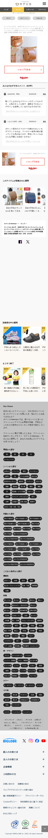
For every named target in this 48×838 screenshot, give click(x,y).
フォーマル (33, 676)
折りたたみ (7, 625)
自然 (40, 670)
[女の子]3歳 (17, 554)
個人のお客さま (10, 751)
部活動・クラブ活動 (18, 491)
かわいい (15, 670)
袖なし (16, 630)
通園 (39, 486)
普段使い (15, 676)
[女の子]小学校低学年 (20, 559)
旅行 (24, 471)
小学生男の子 (35, 700)
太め (25, 615)
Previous (5, 197)
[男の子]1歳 (35, 523)
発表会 (15, 486)
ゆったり (34, 615)
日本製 (32, 630)
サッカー (38, 491)
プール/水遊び (24, 476)
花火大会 (34, 476)
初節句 (32, 501)
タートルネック (17, 655)
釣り (33, 496)
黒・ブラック (19, 685)
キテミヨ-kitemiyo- (10, 223)
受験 (7, 486)
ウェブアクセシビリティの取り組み (18, 789)
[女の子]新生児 (9, 544)
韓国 (40, 630)
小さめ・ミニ (16, 615)
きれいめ (7, 676)
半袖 (32, 625)
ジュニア (7, 695)
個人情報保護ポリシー (12, 795)
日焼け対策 (33, 610)
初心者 (15, 695)
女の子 (7, 700)
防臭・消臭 (25, 585)
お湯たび (38, 720)
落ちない (33, 605)
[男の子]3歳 (17, 528)
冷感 (15, 580)
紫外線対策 (23, 610)
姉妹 (40, 695)
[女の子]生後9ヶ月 (24, 549)
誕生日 (21, 481)
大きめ (7, 615)
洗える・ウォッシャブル (12, 585)
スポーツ (30, 491)
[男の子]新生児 (9, 518)
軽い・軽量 (15, 620)
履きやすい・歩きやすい (20, 605)
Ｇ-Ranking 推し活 (31, 728)
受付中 (8, 18)
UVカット (7, 580)
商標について (34, 807)
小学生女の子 (24, 700)
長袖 (40, 625)
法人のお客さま (10, 759)
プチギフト (23, 695)
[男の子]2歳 (7, 528)
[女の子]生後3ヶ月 (35, 544)
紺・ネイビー (30, 685)
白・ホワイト (8, 685)
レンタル (15, 636)
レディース (30, 9)
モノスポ (38, 723)
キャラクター (16, 705)
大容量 (7, 620)
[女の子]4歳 (26, 554)
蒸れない (24, 600)
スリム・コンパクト (28, 620)
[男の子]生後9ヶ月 (24, 523)
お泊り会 (38, 481)
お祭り (7, 476)
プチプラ (26, 641)
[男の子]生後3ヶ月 (35, 518)
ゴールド (39, 685)
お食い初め (23, 501)
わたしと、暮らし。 (11, 723)
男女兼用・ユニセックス (31, 646)
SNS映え (18, 646)
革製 (40, 665)
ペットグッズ (27, 712)
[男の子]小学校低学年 (20, 534)
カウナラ (18, 725)
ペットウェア (16, 712)
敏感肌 (7, 636)
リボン (32, 665)
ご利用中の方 (9, 774)
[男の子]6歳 (7, 534)
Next (43, 197)
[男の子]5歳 (36, 528)
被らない (7, 610)
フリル (24, 665)
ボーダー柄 (33, 660)
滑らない (16, 600)
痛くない (15, 610)
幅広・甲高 (7, 630)
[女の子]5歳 (36, 554)
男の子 (15, 700)
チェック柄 (7, 665)
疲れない (32, 600)
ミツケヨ (27, 725)
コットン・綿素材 (10, 660)
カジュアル (31, 670)
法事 (7, 501)
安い (17, 641)
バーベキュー (33, 471)
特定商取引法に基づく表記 (31, 801)
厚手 (16, 625)
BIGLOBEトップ (10, 813)
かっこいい (23, 676)
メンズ (6, 9)
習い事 (23, 486)
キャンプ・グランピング (20, 496)
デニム (7, 655)
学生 (7, 705)
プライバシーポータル (34, 795)
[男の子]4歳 (26, 528)
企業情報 (7, 766)
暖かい (40, 600)
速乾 (31, 580)
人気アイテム (24, 18)
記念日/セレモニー (10, 481)
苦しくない (7, 600)
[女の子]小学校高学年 (27, 564)
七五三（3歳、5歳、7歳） (12, 507)
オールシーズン (9, 459)
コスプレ (7, 712)
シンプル (23, 670)
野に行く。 (9, 725)
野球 (7, 496)
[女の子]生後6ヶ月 (10, 549)
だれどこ (20, 720)
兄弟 (32, 695)
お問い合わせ (8, 783)
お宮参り (15, 501)
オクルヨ (29, 720)
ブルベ (31, 636)
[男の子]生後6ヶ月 (10, 523)
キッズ (18, 9)
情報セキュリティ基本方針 (14, 807)
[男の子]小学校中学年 (11, 539)
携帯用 (39, 620)
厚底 (23, 636)
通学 (31, 486)
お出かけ (7, 471)
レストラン (15, 471)
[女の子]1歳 (35, 549)
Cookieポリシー (10, 801)
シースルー (28, 655)
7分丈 (24, 630)
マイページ (42, 9)
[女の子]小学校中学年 (11, 564)
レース (16, 665)
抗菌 (7, 590)
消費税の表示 (23, 783)
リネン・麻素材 (23, 660)
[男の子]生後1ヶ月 (21, 518)
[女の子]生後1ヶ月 (21, 544)
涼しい (7, 605)
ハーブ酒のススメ (16, 728)
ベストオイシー (26, 723)
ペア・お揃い (8, 646)
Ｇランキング (9, 720)
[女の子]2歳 (7, 554)
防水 (23, 580)
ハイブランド (8, 641)
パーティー (29, 481)
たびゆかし (37, 725)
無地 (7, 670)
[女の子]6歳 (7, 559)
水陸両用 (34, 585)
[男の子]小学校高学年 (27, 539)
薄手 (24, 625)
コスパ (34, 641)
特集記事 (39, 18)
